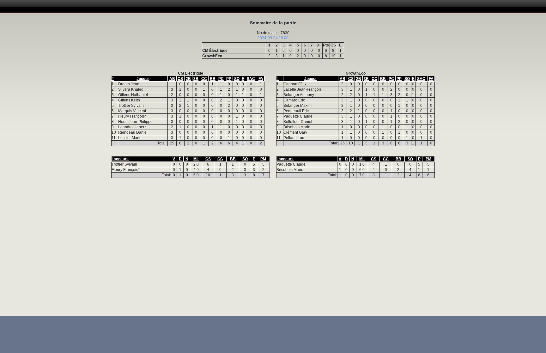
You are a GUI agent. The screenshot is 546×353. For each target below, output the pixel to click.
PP (228, 78)
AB (172, 78)
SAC (251, 78)
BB (212, 78)
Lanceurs (120, 159)
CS (180, 78)
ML (196, 159)
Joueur (142, 78)
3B (195, 78)
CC (204, 78)
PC (221, 78)
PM (263, 159)
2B (188, 78)
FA (260, 78)
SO (237, 78)
